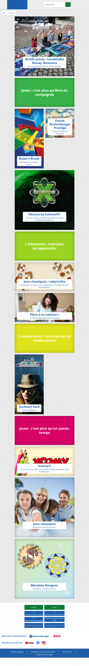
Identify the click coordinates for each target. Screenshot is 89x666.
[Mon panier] (85, 4)
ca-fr (3, 13)
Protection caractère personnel (43, 652)
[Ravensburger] (17, 4)
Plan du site (67, 652)
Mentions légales (17, 652)
